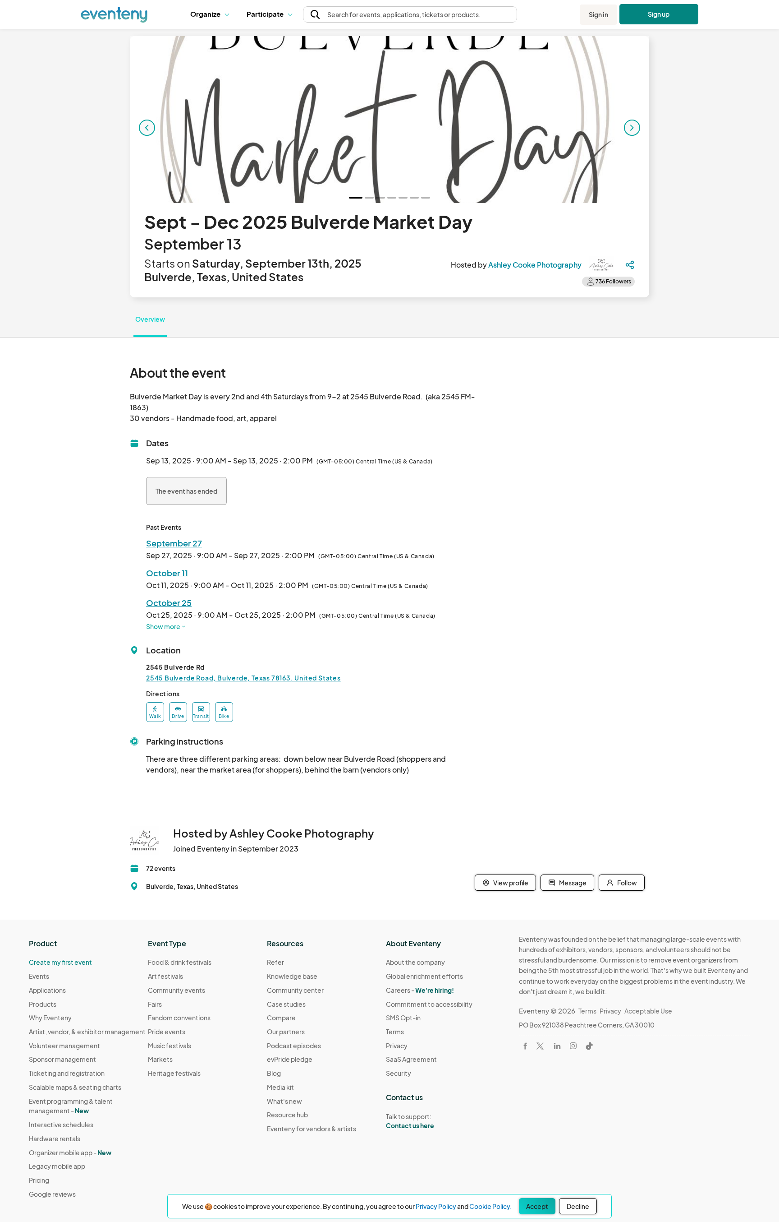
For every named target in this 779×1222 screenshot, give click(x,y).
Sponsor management (62, 1059)
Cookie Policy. (490, 1206)
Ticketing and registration (67, 1073)
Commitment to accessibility (429, 1004)
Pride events (166, 1032)
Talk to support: (410, 1121)
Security (398, 1073)
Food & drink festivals (179, 962)
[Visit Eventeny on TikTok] (589, 1046)
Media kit (280, 1087)
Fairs (155, 1004)
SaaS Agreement (411, 1059)
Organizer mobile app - (70, 1152)
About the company (415, 962)
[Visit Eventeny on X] (540, 1046)
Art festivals (165, 976)
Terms (395, 1032)
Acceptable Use (648, 1011)
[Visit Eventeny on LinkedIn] (557, 1046)
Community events (176, 990)
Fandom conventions (179, 1018)
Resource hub (287, 1115)
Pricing (39, 1180)
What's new (284, 1101)
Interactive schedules (61, 1124)
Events (39, 976)
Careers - (420, 990)
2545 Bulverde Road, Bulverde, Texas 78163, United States (243, 678)
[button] (211, 14)
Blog (274, 1073)
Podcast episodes (294, 1045)
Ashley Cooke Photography (535, 264)
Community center (295, 990)
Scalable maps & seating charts (75, 1087)
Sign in (598, 14)
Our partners (286, 1032)
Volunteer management (64, 1045)
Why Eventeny (50, 1018)
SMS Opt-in (403, 1018)
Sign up (659, 14)
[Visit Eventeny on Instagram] (573, 1046)
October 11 (167, 573)
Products (42, 1004)
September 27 (174, 543)
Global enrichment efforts (424, 976)
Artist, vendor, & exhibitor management (87, 1032)
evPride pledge (289, 1059)
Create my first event (60, 962)
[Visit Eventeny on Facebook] (525, 1046)
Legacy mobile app (57, 1166)
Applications (47, 990)
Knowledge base (292, 976)
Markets (160, 1059)
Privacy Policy (436, 1206)
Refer (275, 962)
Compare (281, 1018)
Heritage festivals (174, 1073)
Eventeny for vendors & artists (311, 1129)
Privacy (397, 1045)
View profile (510, 883)
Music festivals (169, 1045)
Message (573, 883)
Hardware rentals (54, 1138)
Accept (537, 1206)
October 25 (169, 602)
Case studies (286, 1004)
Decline (578, 1206)
